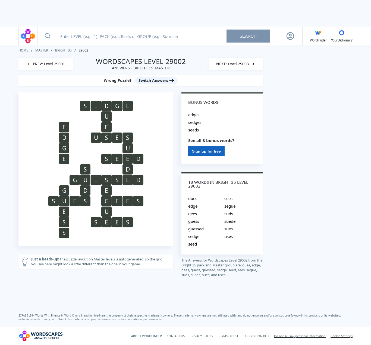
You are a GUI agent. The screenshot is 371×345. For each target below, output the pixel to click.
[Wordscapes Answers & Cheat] (27, 36)
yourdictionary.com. (44, 319)
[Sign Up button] (290, 36)
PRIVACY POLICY (201, 336)
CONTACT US (176, 336)
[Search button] (47, 36)
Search (248, 36)
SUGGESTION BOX (256, 336)
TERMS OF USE (228, 336)
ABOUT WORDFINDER (146, 336)
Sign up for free (206, 151)
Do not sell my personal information (300, 336)
